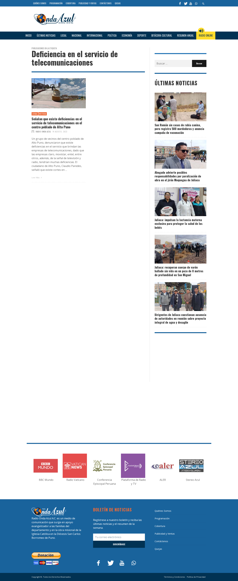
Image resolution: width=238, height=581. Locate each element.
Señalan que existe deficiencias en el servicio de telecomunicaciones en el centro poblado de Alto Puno (57, 123)
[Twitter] (185, 3)
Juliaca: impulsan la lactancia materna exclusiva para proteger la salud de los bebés (178, 224)
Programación (162, 518)
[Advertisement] (142, 18)
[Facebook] (180, 3)
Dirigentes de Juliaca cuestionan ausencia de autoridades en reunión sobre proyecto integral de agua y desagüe (180, 318)
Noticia (42, 114)
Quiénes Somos (163, 510)
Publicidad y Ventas (165, 533)
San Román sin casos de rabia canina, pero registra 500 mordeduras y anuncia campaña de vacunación (179, 129)
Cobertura (160, 526)
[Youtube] (190, 3)
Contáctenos (161, 541)
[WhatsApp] (196, 3)
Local (34, 114)
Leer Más (36, 177)
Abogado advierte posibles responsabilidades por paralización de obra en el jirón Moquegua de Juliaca (178, 176)
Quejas (158, 548)
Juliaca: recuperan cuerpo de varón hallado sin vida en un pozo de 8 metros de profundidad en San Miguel (179, 271)
